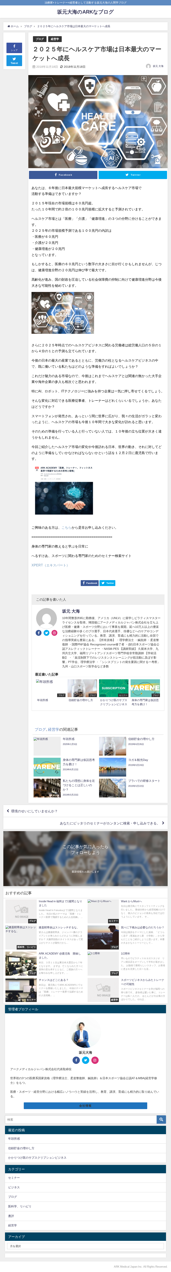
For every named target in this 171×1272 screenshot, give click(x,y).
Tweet (14, 63)
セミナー (14, 1177)
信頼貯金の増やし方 (21, 1148)
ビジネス (14, 1187)
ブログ (40, 39)
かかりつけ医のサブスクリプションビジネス (37, 1157)
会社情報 (85, 1105)
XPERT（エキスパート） (50, 565)
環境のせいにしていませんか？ (34, 811)
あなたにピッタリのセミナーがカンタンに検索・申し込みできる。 (110, 823)
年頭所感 (14, 1138)
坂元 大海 (158, 66)
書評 (11, 1215)
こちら (67, 527)
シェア (14, 50)
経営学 (55, 39)
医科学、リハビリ (19, 1206)
